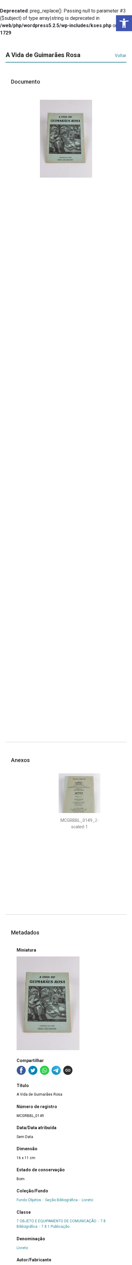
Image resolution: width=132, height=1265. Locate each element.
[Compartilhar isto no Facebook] (21, 1070)
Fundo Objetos (29, 1200)
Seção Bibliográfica (61, 1200)
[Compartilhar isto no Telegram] (56, 1070)
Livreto (87, 1200)
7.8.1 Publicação (55, 1226)
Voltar (120, 55)
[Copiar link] (67, 1070)
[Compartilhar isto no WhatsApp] (44, 1070)
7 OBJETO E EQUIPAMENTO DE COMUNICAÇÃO (56, 1221)
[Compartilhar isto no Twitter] (32, 1070)
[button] (124, 23)
